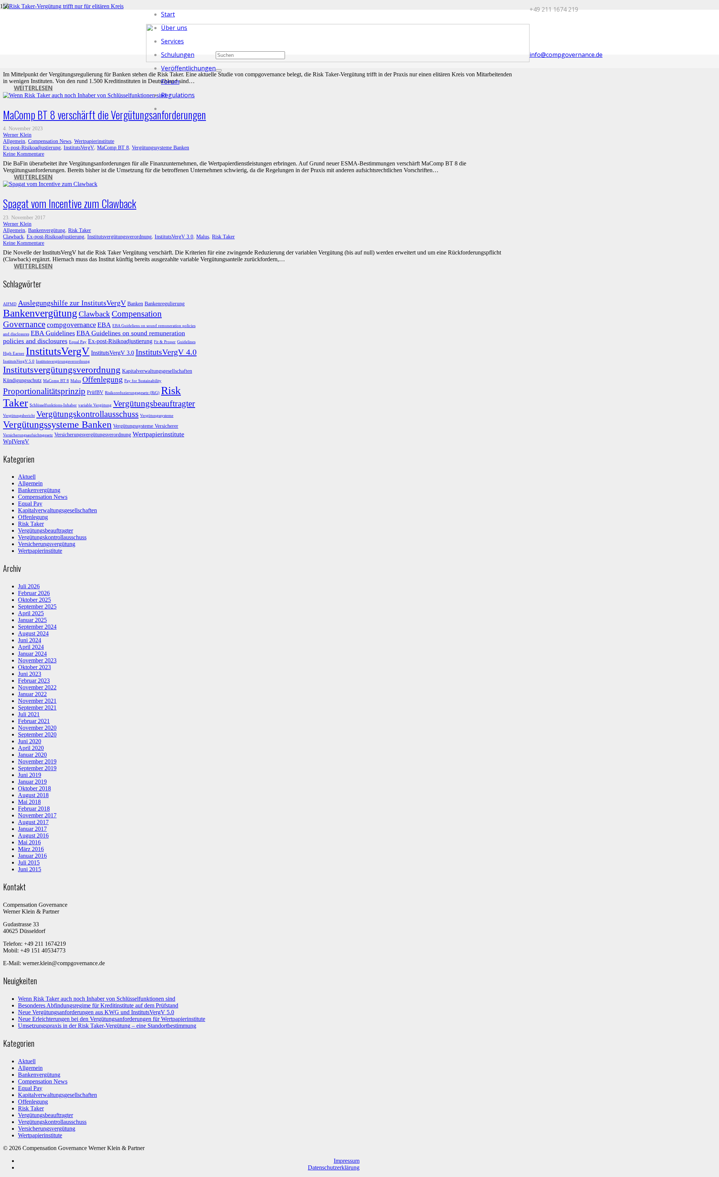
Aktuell (27, 476)
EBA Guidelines (53, 333)
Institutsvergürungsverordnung (63, 361)
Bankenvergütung (46, 230)
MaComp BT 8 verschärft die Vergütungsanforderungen (104, 114)
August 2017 (33, 822)
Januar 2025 (32, 620)
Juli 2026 (29, 586)
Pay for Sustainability (142, 381)
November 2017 (37, 815)
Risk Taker (79, 230)
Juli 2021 (29, 714)
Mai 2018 (29, 802)
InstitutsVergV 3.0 (174, 237)
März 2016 (31, 849)
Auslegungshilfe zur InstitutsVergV (72, 303)
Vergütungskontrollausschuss (87, 414)
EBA (104, 325)
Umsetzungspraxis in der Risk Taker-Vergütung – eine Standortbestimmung (107, 1025)
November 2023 (37, 660)
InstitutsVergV (79, 147)
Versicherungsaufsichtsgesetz (28, 435)
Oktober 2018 (34, 788)
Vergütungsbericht (19, 416)
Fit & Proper (165, 342)
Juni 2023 (29, 674)
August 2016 (33, 835)
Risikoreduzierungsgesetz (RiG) (132, 393)
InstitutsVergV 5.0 (18, 361)
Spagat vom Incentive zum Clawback (69, 203)
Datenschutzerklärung (334, 1167)
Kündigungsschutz (22, 380)
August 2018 (33, 795)
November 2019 (37, 761)
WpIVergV (16, 441)
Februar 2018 (34, 808)
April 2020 (31, 748)
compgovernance (71, 325)
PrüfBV (95, 392)
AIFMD (9, 304)
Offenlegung (102, 379)
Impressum (347, 1161)
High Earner (13, 353)
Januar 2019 (32, 781)
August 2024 (33, 633)
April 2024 (31, 647)
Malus (202, 237)
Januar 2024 (32, 653)
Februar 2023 (34, 680)
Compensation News (49, 141)
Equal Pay (78, 342)
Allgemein (14, 141)
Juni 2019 (29, 775)
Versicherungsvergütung (46, 544)
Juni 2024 (29, 640)
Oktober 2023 (34, 667)
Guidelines (186, 342)
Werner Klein (17, 135)
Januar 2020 (32, 754)
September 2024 (37, 626)
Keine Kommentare (23, 154)
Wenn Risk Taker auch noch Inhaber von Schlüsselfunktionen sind (96, 998)
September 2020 (37, 734)
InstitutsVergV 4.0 (166, 352)
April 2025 (31, 613)
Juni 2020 (29, 741)
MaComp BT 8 (113, 147)
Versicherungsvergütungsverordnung (92, 434)
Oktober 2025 (34, 600)
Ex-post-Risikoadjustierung (32, 147)
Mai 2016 (29, 842)
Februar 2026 (34, 593)
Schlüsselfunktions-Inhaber (53, 405)
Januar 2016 (32, 856)
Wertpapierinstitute (94, 141)
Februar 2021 (34, 721)
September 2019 (37, 768)
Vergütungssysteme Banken (160, 147)
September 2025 (37, 606)
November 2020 (37, 728)
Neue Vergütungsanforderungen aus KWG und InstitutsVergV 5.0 (96, 1012)
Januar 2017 (32, 829)
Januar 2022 (32, 694)
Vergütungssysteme (156, 416)
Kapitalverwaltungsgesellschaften (157, 371)
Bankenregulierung (165, 304)
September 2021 (37, 707)
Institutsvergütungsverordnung (119, 237)
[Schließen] (219, 70)
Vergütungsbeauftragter (154, 403)
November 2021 (37, 701)
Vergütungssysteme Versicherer (145, 426)
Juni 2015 (29, 869)
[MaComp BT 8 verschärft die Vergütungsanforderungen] (84, 95)
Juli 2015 (29, 862)
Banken (135, 304)
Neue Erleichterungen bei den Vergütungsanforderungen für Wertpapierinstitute (111, 1019)
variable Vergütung (95, 405)
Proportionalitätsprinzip (44, 391)
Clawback (13, 237)
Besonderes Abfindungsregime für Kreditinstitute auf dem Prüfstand (98, 1005)
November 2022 (37, 687)
